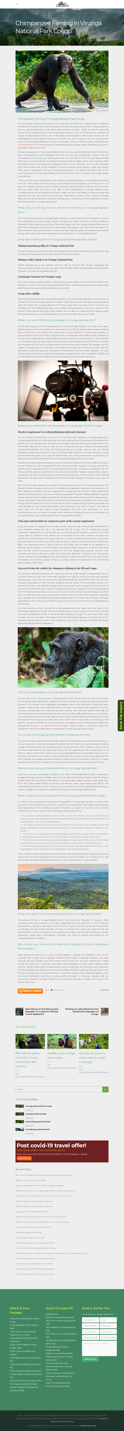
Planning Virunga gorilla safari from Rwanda (34, 1264)
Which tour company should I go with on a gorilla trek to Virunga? (43, 1196)
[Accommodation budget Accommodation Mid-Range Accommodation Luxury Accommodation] (108, 1337)
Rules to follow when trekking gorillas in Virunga (36, 1248)
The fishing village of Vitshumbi (29, 1232)
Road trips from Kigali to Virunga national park (35, 1258)
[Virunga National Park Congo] (20, 1106)
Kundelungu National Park (38, 1129)
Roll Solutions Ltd (88, 1426)
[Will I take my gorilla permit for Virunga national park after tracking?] (30, 1041)
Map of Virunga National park (58, 1383)
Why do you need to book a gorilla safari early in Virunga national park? (45, 1191)
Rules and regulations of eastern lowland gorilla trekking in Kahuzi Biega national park (52, 1253)
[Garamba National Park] (20, 1114)
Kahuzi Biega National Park (38, 1122)
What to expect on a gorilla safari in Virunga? (34, 1206)
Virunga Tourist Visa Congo (57, 1363)
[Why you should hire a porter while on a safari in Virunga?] (93, 1041)
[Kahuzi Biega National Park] (20, 1121)
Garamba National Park (36, 1114)
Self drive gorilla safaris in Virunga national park (35, 1243)
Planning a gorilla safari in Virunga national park (35, 1269)
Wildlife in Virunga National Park (59, 1353)
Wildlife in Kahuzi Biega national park (31, 1180)
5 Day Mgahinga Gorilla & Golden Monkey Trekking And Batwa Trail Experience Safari (24, 1387)
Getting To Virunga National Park (60, 1317)
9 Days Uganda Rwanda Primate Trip (25, 1371)
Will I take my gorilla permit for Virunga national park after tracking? (44, 1175)
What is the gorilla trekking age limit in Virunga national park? (41, 1217)
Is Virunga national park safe (58, 1386)
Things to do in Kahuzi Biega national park (33, 1227)
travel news (58, 990)
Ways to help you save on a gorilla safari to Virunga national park (43, 1222)
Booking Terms (52, 1314)
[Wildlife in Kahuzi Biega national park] (62, 1041)
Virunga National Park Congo (32, 1076)
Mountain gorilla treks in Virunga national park (35, 1274)
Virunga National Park (30, 145)
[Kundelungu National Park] (20, 1129)
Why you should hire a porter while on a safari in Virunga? (92, 1058)
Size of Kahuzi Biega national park (30, 1238)
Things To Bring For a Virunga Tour (60, 1373)
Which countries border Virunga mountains (34, 1201)
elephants (99, 305)
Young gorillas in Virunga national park (32, 1211)
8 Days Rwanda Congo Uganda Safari (25, 1381)
